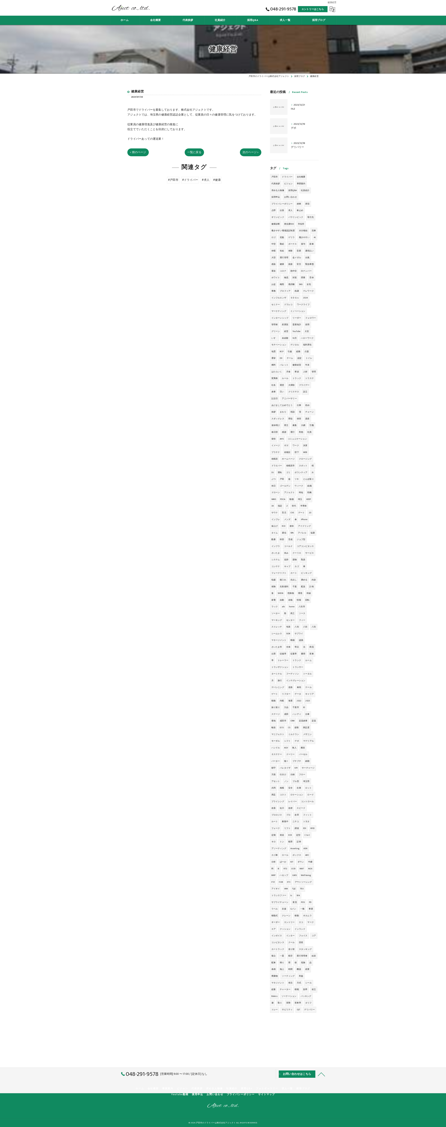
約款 (314, 580)
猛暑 (313, 533)
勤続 (282, 244)
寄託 (297, 647)
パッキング (306, 996)
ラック (274, 606)
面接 (290, 264)
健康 (282, 264)
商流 (311, 647)
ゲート (274, 694)
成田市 (283, 720)
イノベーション (297, 311)
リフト (287, 828)
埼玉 (300, 499)
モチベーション (278, 344)
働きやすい (304, 237)
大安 (307, 331)
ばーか (283, 862)
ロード (310, 794)
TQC (294, 888)
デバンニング (277, 687)
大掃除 (291, 385)
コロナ (283, 271)
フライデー (304, 385)
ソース (302, 613)
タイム (274, 533)
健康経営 (297, 365)
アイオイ (275, 888)
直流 (295, 902)
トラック (297, 378)
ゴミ (288, 472)
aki (283, 606)
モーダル (275, 741)
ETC (289, 882)
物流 (286, 277)
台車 (307, 714)
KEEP (308, 499)
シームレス (276, 633)
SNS (301, 284)
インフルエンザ (278, 297)
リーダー (297, 318)
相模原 (274, 459)
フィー (302, 620)
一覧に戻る (194, 152)
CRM (292, 720)
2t (312, 472)
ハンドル (275, 747)
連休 (292, 526)
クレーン (286, 915)
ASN (305, 848)
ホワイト (275, 277)
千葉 (295, 586)
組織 (309, 486)
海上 (282, 969)
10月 (295, 338)
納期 (307, 761)
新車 (311, 244)
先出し (293, 580)
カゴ (297, 566)
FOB (281, 882)
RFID (312, 828)
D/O (282, 727)
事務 (273, 291)
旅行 (280, 680)
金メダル (297, 257)
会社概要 (301, 177)
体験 (290, 250)
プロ (288, 815)
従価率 (283, 653)
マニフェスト (277, 734)
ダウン (301, 862)
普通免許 (297, 324)
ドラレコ (288, 304)
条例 (273, 969)
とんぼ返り (308, 479)
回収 (301, 942)
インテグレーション (295, 680)
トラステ (309, 378)
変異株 (274, 378)
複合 (273, 956)
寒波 (297, 371)
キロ (273, 841)
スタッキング (305, 949)
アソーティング (278, 848)
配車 (273, 962)
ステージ (275, 714)
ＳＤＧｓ (294, 297)
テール (308, 687)
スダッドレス (277, 418)
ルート (274, 821)
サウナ (274, 512)
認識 (301, 640)
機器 (299, 969)
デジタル (294, 344)
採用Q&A (292, 190)
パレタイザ (285, 768)
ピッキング (306, 573)
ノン (286, 781)
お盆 (273, 284)
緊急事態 (309, 264)
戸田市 (274, 177)
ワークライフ (303, 304)
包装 (288, 626)
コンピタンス (277, 942)
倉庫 (273, 391)
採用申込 (275, 197)
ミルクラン (293, 734)
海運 (290, 700)
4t (315, 237)
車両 (299, 687)
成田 (286, 714)
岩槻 (290, 600)
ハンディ (297, 714)
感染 (273, 264)
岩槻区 (287, 452)
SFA (298, 895)
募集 (295, 425)
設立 (305, 391)
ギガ (286, 445)
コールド (288, 546)
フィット (307, 815)
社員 (309, 432)
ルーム (308, 660)
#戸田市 (173, 180)
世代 (294, 506)
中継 (310, 862)
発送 (282, 835)
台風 (307, 257)
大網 (303, 425)
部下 (297, 452)
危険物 (290, 593)
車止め (300, 210)
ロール (285, 855)
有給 (282, 250)
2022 (299, 700)
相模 (282, 788)
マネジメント (277, 982)
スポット (303, 465)
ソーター (275, 613)
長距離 (291, 284)
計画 (311, 586)
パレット (284, 365)
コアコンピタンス (305, 546)
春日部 (274, 432)
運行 (292, 432)
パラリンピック (295, 217)
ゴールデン (285, 486)
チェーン (309, 412)
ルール (285, 378)
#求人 (205, 180)
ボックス (297, 855)
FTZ (273, 882)
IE (278, 868)
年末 (307, 365)
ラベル (274, 909)
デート (301, 512)
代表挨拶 (275, 183)
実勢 (288, 1003)
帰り (282, 962)
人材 (305, 371)
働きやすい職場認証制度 (283, 230)
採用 (307, 324)
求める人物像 (277, 190)
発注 (290, 982)
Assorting (294, 848)
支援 (284, 909)
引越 (290, 351)
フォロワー (310, 318)
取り (280, 1003)
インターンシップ (280, 318)
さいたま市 (276, 647)
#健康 (217, 180)
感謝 (284, 432)
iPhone (304, 519)
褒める (304, 580)
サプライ (299, 633)
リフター (286, 694)
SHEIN (280, 593)
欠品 (286, 707)
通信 (284, 533)
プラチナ (275, 452)
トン (282, 841)
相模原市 (290, 465)
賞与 (303, 244)
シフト (287, 741)
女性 (309, 284)
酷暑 (273, 539)
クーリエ (297, 553)
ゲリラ (291, 237)
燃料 (273, 365)
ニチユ (296, 821)
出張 (282, 210)
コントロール (307, 801)
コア (314, 935)
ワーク (296, 445)
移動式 (274, 915)
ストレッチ (276, 626)
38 (272, 506)
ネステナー (276, 754)
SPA (292, 533)
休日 (273, 486)
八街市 (302, 606)
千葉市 (296, 707)
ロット (308, 788)
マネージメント (278, 640)
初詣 (292, 412)
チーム (290, 358)
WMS (273, 499)
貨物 (295, 559)
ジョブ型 (301, 539)
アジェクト (289, 492)
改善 (273, 808)
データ (298, 694)
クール (291, 942)
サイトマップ (266, 1094)
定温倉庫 (303, 720)
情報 (299, 600)
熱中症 (293, 271)
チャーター (285, 989)
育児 (284, 512)
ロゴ (273, 237)
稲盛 (273, 580)
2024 (305, 297)
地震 (273, 351)
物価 (291, 499)
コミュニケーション (297, 439)
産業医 (285, 324)
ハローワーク (307, 338)
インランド (300, 929)
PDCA (282, 499)
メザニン (307, 734)
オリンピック (277, 217)
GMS (294, 875)
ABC (307, 855)
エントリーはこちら (313, 9)
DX (281, 358)
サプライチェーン (280, 902)
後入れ (283, 580)
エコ (301, 922)
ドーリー (290, 754)
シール (308, 982)
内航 (282, 700)
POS (303, 902)
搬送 (303, 747)
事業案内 (301, 183)
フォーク (275, 828)
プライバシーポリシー (282, 203)
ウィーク (299, 486)
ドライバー (287, 177)
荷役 (290, 418)
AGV (286, 747)
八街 (297, 626)
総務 (298, 351)
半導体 (303, 506)
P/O (285, 868)
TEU (302, 888)
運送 (273, 271)
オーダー (275, 922)
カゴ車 (274, 855)
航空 (290, 956)
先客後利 (284, 586)
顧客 (297, 727)
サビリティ (287, 1009)
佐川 (282, 808)
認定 (299, 358)
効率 (305, 989)
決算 (305, 445)
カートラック (277, 949)
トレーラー (283, 660)
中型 (273, 244)
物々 (286, 761)
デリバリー (309, 1009)
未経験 (285, 338)
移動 (297, 915)
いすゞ (274, 338)
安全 (290, 788)
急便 (290, 808)
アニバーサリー (289, 398)
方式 (299, 982)
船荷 (290, 841)
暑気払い (309, 250)
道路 (290, 687)
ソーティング (288, 976)
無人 (294, 747)
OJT (298, 1009)
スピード (301, 808)
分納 (292, 774)
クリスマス (293, 391)
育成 (290, 539)
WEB (305, 452)
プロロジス (276, 815)
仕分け (283, 774)
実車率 (298, 1003)
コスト (283, 794)
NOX (310, 868)
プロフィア (285, 291)
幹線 (309, 593)
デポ (297, 741)
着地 (273, 720)
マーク (310, 922)
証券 (299, 841)
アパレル (302, 533)
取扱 (303, 559)
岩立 (314, 989)
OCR (293, 868)
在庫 (299, 788)
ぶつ (273, 479)
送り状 (291, 949)
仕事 (299, 405)
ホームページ (288, 459)
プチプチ (297, 761)
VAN (286, 888)
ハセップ (284, 875)
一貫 (282, 956)
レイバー (292, 801)
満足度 (306, 727)
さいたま (275, 553)
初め (307, 405)
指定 (280, 506)
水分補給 (303, 230)
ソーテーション (289, 996)
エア (273, 929)
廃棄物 (274, 976)
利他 (301, 432)
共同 (273, 788)
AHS (282, 439)
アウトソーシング (303, 882)
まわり (283, 412)
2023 (307, 700)
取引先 (310, 217)
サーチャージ (308, 768)
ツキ (297, 479)
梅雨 (282, 284)
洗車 (314, 230)
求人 (290, 210)
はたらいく (276, 371)
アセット (275, 781)
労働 (311, 425)
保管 (299, 418)
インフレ (275, 519)
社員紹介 (305, 190)
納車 (299, 203)
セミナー (275, 304)
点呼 (273, 210)
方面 (273, 774)
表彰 (307, 203)
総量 (273, 989)
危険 (303, 962)
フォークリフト (278, 573)
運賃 (282, 385)
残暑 (297, 291)
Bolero (274, 996)
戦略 (309, 492)
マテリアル (308, 741)
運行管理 (284, 257)
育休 (311, 277)
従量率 (293, 653)
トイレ (309, 358)
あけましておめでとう (282, 405)
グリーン (275, 331)
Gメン (293, 909)
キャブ (287, 566)
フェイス (303, 935)
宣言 (299, 264)
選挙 (273, 358)
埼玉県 (306, 781)
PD (310, 902)
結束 (314, 956)
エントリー (289, 922)
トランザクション (280, 667)
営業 (299, 250)
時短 (301, 492)
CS (289, 727)
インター (290, 935)
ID (304, 707)
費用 (303, 653)
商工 (292, 613)
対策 (295, 277)
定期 (273, 835)
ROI (283, 526)
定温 (314, 720)
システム (275, 559)
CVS (292, 512)
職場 (292, 640)
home (291, 606)
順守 (273, 768)
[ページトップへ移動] (321, 1074)
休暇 (273, 250)
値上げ (274, 526)
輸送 (273, 727)
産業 (307, 969)
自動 (282, 600)
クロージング (305, 459)
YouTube (296, 331)
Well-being (306, 875)
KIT (291, 862)
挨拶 (273, 412)
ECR (290, 835)
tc (291, 895)
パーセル (303, 754)
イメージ (275, 445)
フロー (302, 774)
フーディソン (292, 673)
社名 (273, 385)
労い (282, 391)
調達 (297, 828)
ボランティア (301, 472)
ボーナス (292, 244)
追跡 (286, 559)
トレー (274, 1009)
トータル (307, 673)
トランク (297, 660)
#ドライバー (190, 180)
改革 (297, 815)
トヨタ (306, 821)
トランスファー (278, 895)
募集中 (285, 821)
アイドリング (304, 526)
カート (293, 573)
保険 (273, 586)
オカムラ (307, 915)
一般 (302, 909)
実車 (311, 653)
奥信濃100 (289, 224)
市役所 (301, 224)
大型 (273, 257)
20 (310, 512)
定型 (298, 835)
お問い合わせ (290, 197)
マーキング (276, 620)
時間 (290, 969)
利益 (301, 976)
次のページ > (251, 152)
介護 (307, 351)
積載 (297, 989)
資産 (307, 418)
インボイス (276, 935)
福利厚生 (307, 344)
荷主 (286, 425)
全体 (288, 647)
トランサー (298, 667)
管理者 (274, 324)
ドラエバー (276, 465)
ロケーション (296, 794)
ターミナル (276, 673)
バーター (275, 761)
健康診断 (275, 224)
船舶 (273, 700)
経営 (286, 331)
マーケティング (278, 311)
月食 (288, 371)
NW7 (302, 868)
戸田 (282, 479)
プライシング (277, 801)
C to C (307, 835)
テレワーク (308, 291)
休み (286, 553)
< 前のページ (138, 152)
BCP (281, 351)
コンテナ (275, 566)
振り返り (275, 707)
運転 (280, 472)
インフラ (275, 546)
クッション (285, 929)
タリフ (308, 1003)
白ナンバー (306, 271)
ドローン (275, 492)
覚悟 (273, 439)
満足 (273, 794)
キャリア (309, 694)
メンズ (287, 519)
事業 (311, 909)
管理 (314, 371)
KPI (296, 768)
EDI (304, 828)
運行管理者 (302, 956)
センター (290, 620)
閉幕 (303, 277)
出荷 (273, 653)
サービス (309, 553)
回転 (307, 600)
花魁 (282, 237)
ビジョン (288, 183)
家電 (273, 600)
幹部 (282, 539)
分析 (273, 862)
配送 (303, 586)
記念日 (274, 398)
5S (272, 472)
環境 (300, 593)
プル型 (296, 781)
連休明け (275, 425)
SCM (288, 633)
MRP (273, 875)
